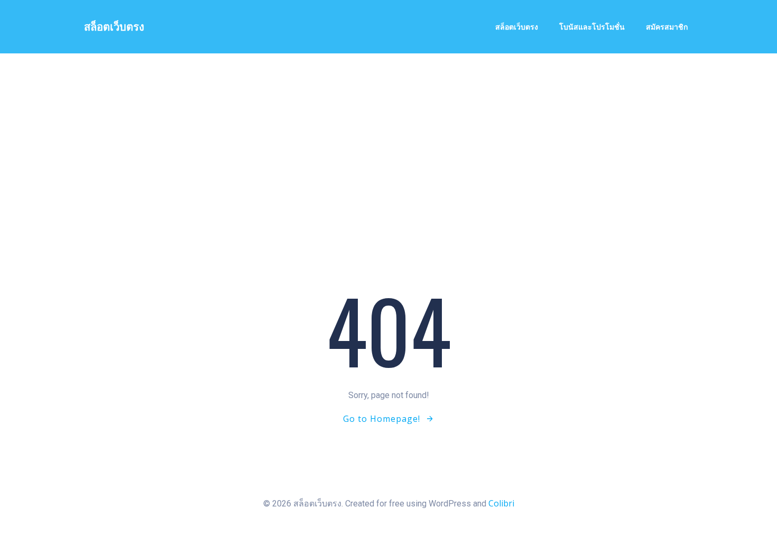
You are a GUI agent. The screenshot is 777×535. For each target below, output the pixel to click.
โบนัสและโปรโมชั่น (592, 27)
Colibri (501, 503)
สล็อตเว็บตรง (516, 27)
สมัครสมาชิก (667, 27)
